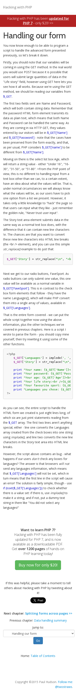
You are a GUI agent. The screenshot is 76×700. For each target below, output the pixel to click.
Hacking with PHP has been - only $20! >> (38, 20)
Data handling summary (50, 620)
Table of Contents (43, 656)
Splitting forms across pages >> (48, 613)
